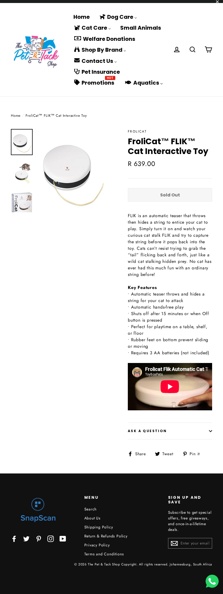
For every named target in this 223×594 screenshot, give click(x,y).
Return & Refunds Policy (106, 536)
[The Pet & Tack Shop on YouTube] (63, 538)
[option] (72, 170)
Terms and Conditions (104, 554)
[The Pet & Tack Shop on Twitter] (26, 538)
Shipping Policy (98, 527)
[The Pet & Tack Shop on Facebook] (14, 538)
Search (90, 509)
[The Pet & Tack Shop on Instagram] (50, 538)
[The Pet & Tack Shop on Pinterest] (38, 538)
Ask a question (147, 431)
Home (16, 115)
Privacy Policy (97, 545)
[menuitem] (81, 16)
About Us (92, 518)
